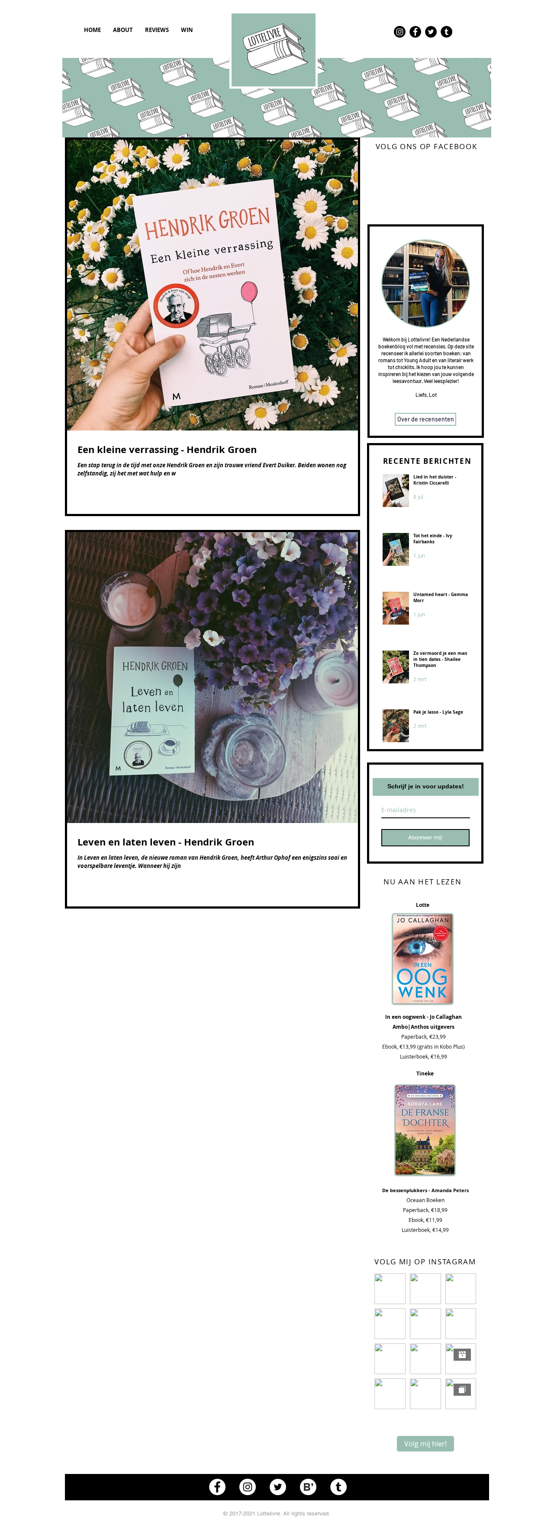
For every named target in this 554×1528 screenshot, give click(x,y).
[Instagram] (400, 32)
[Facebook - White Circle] (217, 1487)
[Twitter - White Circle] (278, 1487)
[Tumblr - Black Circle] (446, 32)
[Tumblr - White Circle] (338, 1487)
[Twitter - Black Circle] (431, 32)
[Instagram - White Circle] (247, 1487)
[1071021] (308, 1487)
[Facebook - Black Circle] (415, 32)
